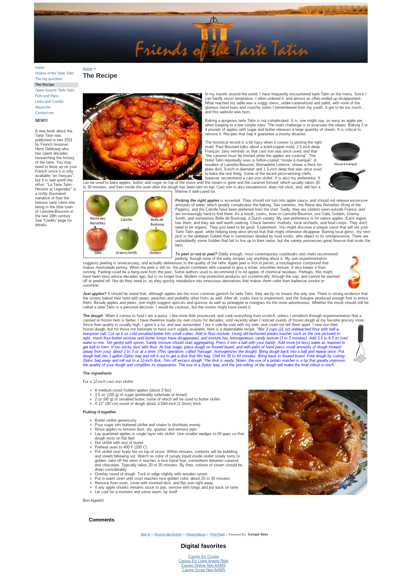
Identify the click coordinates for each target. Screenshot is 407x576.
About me (43, 107)
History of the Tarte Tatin (54, 73)
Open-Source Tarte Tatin (54, 90)
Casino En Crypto (203, 556)
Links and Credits (49, 102)
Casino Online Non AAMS (203, 565)
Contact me (44, 113)
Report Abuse (196, 534)
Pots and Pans (47, 96)
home (39, 68)
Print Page (217, 534)
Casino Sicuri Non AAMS (203, 570)
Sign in (145, 534)
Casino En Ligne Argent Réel (203, 561)
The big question (48, 79)
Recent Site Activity (168, 534)
